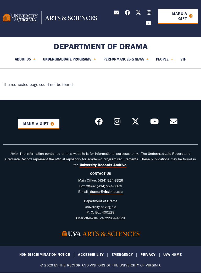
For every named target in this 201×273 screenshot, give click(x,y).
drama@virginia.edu (106, 191)
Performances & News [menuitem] (122, 60)
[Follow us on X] (138, 13)
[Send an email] (116, 13)
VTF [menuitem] (183, 59)
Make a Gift (179, 16)
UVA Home (172, 254)
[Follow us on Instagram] (149, 13)
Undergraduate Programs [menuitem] (66, 60)
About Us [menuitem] (22, 60)
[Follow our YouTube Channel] (148, 24)
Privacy (148, 254)
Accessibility (90, 254)
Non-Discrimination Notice (44, 254)
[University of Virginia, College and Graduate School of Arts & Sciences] (50, 18)
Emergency (122, 254)
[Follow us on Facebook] (127, 13)
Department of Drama (101, 46)
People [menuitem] (161, 60)
